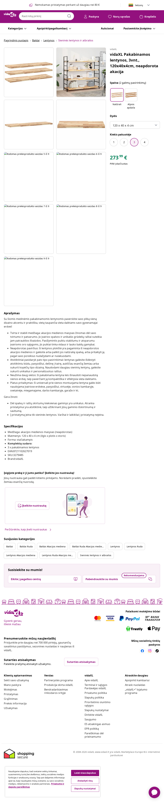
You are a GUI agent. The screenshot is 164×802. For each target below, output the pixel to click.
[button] (117, 99)
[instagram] (149, 650)
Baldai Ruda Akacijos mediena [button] (88, 546)
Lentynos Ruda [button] (135, 546)
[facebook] (142, 650)
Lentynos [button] (115, 546)
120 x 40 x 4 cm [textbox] (123, 125)
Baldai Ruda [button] (26, 546)
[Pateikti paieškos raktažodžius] (69, 16)
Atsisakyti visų (85, 780)
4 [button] (144, 142)
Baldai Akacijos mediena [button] (52, 546)
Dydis (113, 116)
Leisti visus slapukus (85, 772)
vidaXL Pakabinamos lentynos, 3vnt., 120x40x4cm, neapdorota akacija (134, 63)
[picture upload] (77, 505)
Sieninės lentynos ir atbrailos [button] (95, 555)
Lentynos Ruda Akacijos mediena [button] (59, 555)
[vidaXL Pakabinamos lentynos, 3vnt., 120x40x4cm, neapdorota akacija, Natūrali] (28, 72)
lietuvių (139, 5)
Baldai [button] (9, 546)
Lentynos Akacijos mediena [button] (20, 555)
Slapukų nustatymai (97, 710)
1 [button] (114, 142)
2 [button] (124, 142)
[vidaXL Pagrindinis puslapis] (10, 14)
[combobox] (46, 16)
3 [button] (134, 142)
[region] (52, 782)
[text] (118, 158)
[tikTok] (157, 650)
